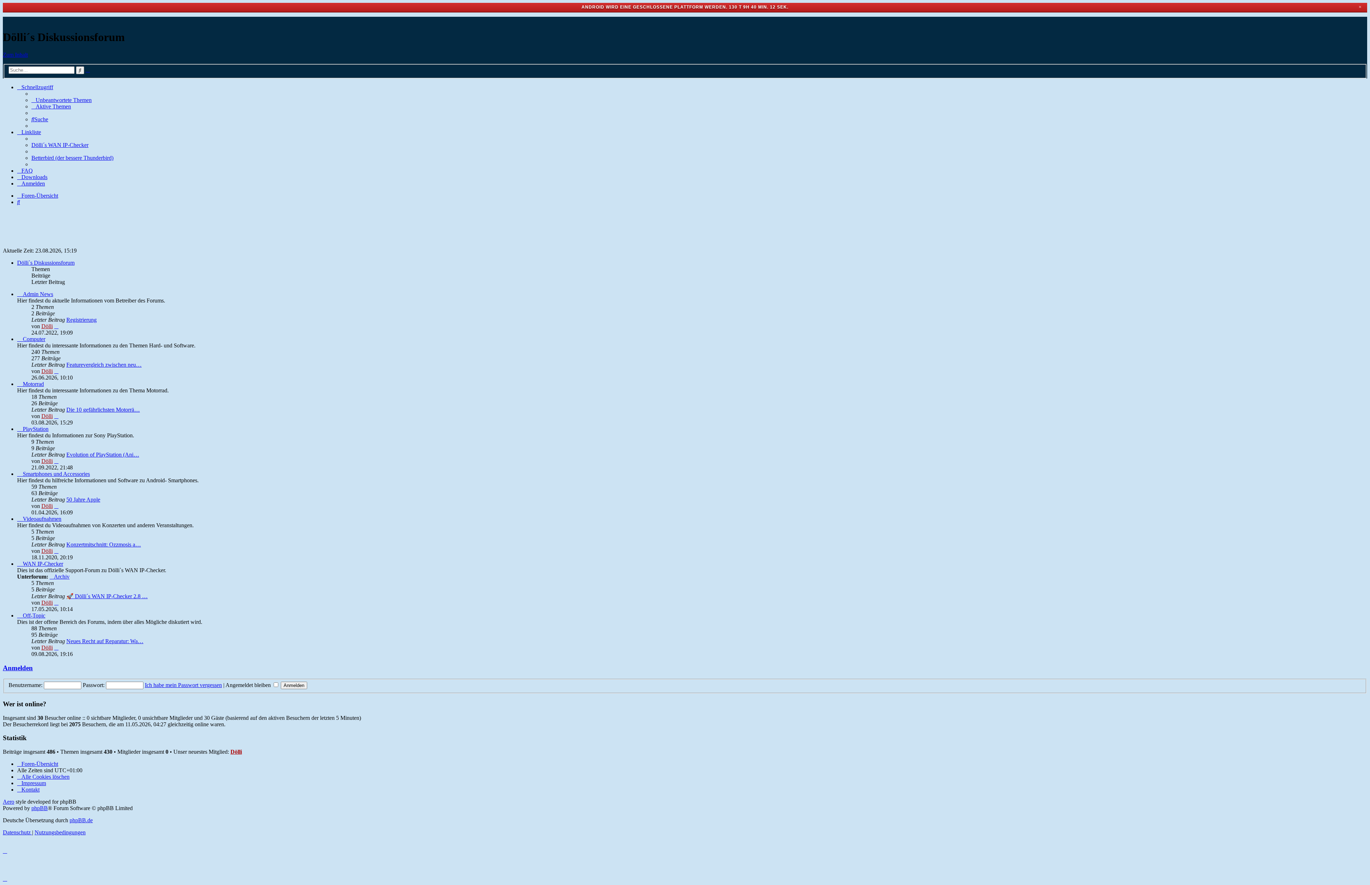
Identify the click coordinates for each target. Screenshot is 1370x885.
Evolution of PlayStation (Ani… (102, 455)
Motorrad (33, 384)
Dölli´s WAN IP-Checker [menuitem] (59, 145)
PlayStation (36, 429)
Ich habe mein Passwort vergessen (183, 685)
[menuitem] (61, 100)
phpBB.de (81, 820)
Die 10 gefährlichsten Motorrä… (103, 410)
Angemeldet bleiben (248, 685)
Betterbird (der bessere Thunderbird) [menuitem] (72, 158)
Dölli (47, 326)
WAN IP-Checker (43, 564)
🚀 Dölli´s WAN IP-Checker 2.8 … (107, 596)
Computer (34, 339)
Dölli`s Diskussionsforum (46, 263)
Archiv (62, 577)
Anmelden (18, 668)
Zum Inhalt (15, 55)
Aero (8, 802)
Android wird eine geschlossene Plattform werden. (655, 7)
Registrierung (81, 320)
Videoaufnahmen (42, 519)
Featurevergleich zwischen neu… (104, 365)
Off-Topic (34, 615)
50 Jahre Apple (83, 500)
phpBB (39, 808)
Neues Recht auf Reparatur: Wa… (104, 641)
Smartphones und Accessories (56, 474)
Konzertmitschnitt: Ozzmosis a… (103, 544)
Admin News (38, 294)
